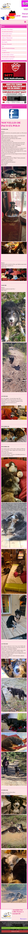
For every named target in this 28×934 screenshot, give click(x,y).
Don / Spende (4, 42)
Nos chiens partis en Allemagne (8, 56)
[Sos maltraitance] (14, 71)
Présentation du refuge (6, 35)
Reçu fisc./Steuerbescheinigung (8, 48)
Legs (3, 46)
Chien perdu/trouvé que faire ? (8, 58)
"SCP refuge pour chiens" (13, 16)
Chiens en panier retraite (7, 33)
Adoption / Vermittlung (6, 40)
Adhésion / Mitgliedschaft (7, 38)
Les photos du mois (6, 52)
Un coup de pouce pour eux (7, 31)
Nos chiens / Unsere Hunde (7, 29)
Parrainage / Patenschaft (7, 44)
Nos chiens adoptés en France (8, 54)
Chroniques (4, 50)
